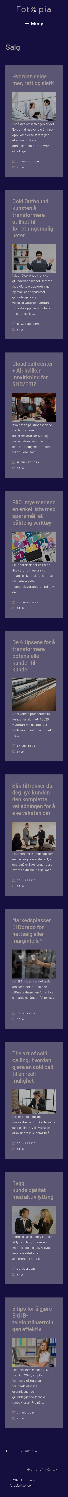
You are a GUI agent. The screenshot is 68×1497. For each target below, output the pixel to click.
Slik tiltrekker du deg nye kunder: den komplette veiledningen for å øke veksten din (33, 799)
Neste (31, 1451)
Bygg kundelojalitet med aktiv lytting (32, 1190)
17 (21, 1451)
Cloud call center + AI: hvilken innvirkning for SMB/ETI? (32, 373)
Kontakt (53, 1469)
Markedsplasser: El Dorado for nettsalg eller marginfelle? (32, 930)
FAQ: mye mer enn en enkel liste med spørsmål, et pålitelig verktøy (34, 512)
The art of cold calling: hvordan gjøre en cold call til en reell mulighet (32, 1067)
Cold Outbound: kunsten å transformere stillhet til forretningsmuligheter (32, 218)
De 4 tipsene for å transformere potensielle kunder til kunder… (33, 656)
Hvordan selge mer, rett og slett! (33, 79)
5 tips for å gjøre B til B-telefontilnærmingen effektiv (32, 1318)
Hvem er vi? (35, 1469)
